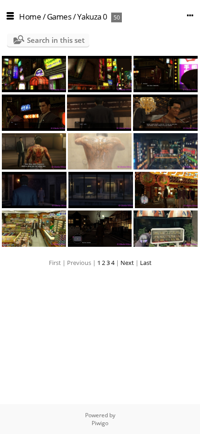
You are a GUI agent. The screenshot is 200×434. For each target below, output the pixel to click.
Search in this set (56, 40)
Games (59, 16)
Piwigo (100, 423)
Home (30, 16)
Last (146, 262)
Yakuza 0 (92, 16)
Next (127, 262)
